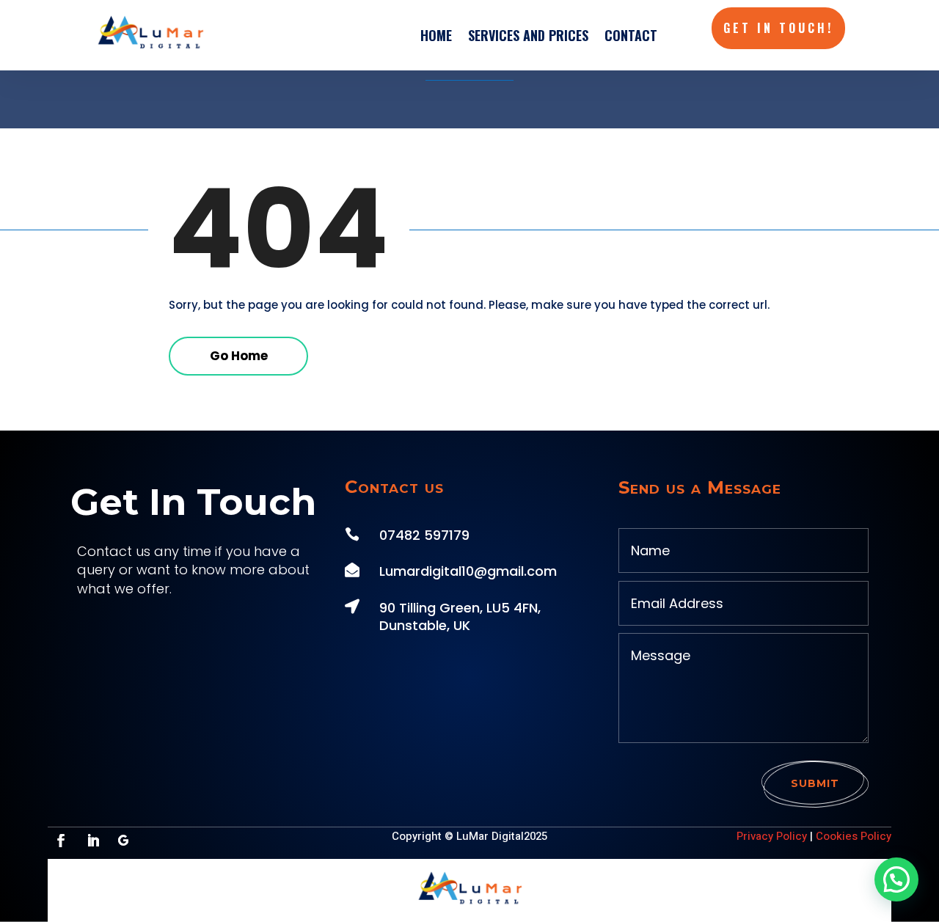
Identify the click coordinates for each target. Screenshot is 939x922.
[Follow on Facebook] (61, 840)
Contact (630, 35)
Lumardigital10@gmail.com (468, 571)
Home (436, 35)
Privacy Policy (772, 836)
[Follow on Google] (123, 841)
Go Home (239, 356)
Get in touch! (778, 28)
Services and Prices (528, 35)
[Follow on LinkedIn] (93, 840)
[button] (896, 879)
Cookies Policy (853, 836)
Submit (815, 783)
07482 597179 (424, 535)
